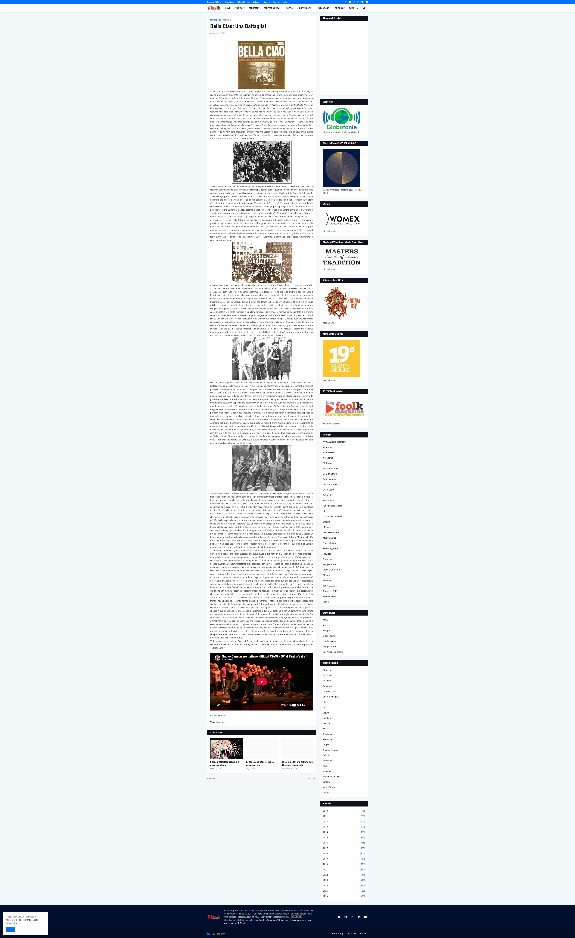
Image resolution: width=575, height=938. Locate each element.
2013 (344, 827)
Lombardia (328, 718)
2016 (344, 843)
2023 (344, 880)
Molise (326, 728)
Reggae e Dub (329, 564)
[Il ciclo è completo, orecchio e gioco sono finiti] (226, 748)
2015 (344, 837)
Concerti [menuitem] (253, 8)
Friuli (325, 702)
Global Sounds (329, 636)
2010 (344, 811)
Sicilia (325, 766)
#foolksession (329, 452)
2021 (344, 869)
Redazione (229, 2)
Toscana (327, 771)
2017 (344, 848)
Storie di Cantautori (332, 570)
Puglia (326, 744)
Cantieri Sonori (330, 474)
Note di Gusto (329, 543)
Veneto (326, 793)
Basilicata (327, 675)
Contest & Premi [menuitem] (272, 8)
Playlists (327, 554)
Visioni (326, 602)
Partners (276, 2)
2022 (344, 875)
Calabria (327, 680)
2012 (344, 821)
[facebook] (345, 2)
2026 (344, 896)
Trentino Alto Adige (332, 777)
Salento (326, 755)
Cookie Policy (337, 933)
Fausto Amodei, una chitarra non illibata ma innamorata (297, 764)
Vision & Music (329, 596)
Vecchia (311, 778)
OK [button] (10, 929)
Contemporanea (330, 479)
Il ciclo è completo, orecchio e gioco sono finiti (224, 764)
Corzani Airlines (330, 484)
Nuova (212, 778)
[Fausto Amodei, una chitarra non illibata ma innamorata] (297, 748)
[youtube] (367, 2)
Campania (328, 686)
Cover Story (328, 490)
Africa (326, 620)
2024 (344, 885)
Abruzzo (327, 670)
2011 (344, 816)
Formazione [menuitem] (323, 8)
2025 (344, 891)
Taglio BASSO (329, 586)
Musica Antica (329, 538)
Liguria (326, 713)
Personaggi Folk (330, 548)
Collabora (257, 2)
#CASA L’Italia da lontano (334, 442)
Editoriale (327, 495)
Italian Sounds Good (332, 516)
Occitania (327, 734)
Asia (325, 625)
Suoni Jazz (328, 580)
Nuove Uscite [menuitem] (305, 8)
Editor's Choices (243, 2)
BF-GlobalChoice (330, 468)
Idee (325, 511)
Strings (326, 575)
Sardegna (327, 760)
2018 (344, 853)
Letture (326, 522)
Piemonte (327, 739)
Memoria (227, 20)
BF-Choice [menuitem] (340, 8)
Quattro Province (331, 750)
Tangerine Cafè (330, 591)
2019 (344, 859)
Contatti (267, 2)
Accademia (328, 458)
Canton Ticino (329, 691)
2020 (344, 864)
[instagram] (354, 2)
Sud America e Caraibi (333, 652)
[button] (357, 8)
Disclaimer (352, 933)
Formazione (328, 500)
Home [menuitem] (227, 8)
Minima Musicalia (331, 532)
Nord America (329, 641)
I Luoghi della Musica (332, 506)
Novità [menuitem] (289, 8)
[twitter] (362, 2)
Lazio (325, 707)
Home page (215, 20)
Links (285, 2)
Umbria (326, 782)
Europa (326, 630)
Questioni (327, 559)
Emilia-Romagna (330, 697)
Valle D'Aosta (329, 787)
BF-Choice (327, 463)
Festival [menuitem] (238, 8)
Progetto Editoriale (214, 2)
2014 (344, 832)
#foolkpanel (328, 447)
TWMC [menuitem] (351, 8)
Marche (326, 723)
